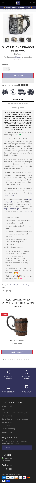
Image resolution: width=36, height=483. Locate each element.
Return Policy (7, 422)
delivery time (18, 108)
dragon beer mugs (11, 209)
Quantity (5, 64)
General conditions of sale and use (15, 419)
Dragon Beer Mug (23, 285)
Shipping (17, 57)
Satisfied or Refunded (18, 103)
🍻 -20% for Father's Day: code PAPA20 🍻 (18, 7)
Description (18, 99)
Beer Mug (13, 285)
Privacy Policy (7, 416)
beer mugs (28, 211)
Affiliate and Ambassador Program (15, 412)
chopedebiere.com (13, 474)
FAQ (3, 409)
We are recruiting (8, 429)
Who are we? (7, 406)
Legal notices (7, 432)
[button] (18, 80)
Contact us (6, 425)
